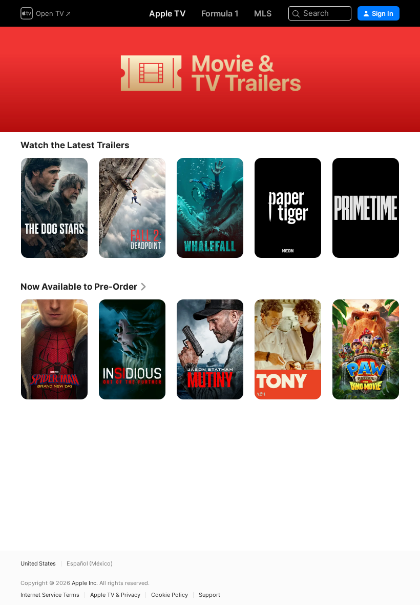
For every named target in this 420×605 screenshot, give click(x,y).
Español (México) (90, 564)
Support (209, 595)
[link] (84, 286)
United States (38, 564)
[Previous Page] (10, 208)
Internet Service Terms (49, 595)
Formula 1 (220, 13)
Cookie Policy (169, 595)
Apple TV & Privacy (115, 595)
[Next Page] (410, 208)
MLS (262, 13)
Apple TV (167, 13)
